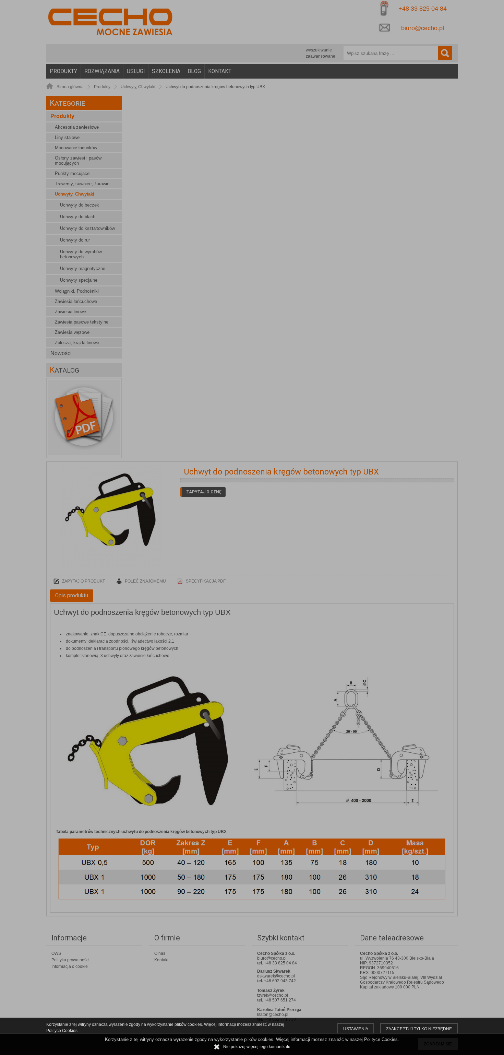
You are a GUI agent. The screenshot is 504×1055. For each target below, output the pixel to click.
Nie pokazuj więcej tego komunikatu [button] (256, 1046)
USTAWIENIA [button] (355, 1029)
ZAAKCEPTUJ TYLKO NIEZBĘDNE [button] (419, 1029)
